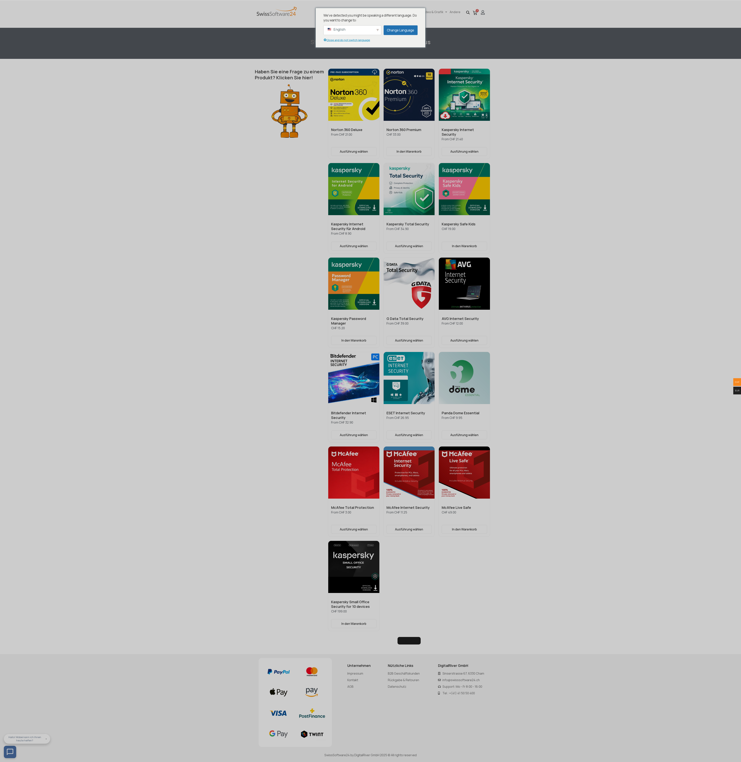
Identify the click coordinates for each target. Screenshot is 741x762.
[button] (409, 640)
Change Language (400, 30)
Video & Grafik (432, 12)
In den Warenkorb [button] (409, 151)
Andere (455, 12)
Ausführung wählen (354, 151)
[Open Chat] (10, 752)
